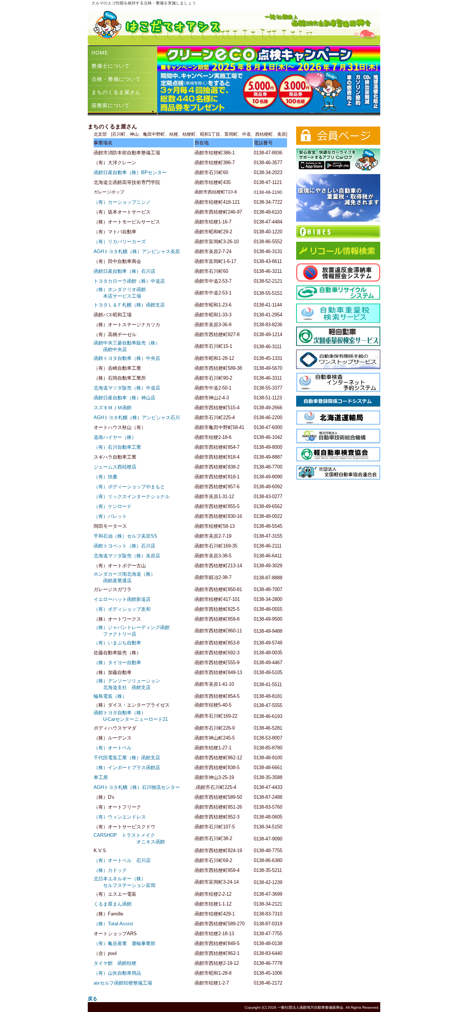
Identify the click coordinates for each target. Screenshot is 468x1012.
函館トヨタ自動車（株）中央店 (127, 358)
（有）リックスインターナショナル (132, 496)
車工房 (101, 777)
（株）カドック (110, 870)
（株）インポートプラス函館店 (127, 767)
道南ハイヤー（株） (115, 437)
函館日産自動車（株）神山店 (124, 397)
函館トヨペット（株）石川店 (124, 546)
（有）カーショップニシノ (122, 202)
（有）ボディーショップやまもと (129, 486)
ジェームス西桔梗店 (115, 467)
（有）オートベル (113, 747)
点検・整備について (116, 79)
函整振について (110, 105)
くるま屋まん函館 (113, 904)
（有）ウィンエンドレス (120, 817)
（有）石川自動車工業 (117, 447)
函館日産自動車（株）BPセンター (130, 172)
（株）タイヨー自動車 (117, 662)
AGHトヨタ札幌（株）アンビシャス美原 (137, 251)
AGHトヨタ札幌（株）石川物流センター (137, 787)
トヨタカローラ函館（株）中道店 (129, 281)
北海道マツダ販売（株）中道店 (127, 388)
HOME (99, 53)
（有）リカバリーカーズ (120, 241)
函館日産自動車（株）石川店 (124, 271)
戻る (92, 998)
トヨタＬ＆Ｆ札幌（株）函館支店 (129, 305)
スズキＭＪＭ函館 (113, 407)
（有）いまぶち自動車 (117, 643)
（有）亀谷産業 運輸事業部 (124, 943)
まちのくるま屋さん (116, 92)
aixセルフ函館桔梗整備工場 (123, 983)
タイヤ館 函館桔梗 (115, 963)
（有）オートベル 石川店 (122, 860)
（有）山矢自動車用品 (117, 973)
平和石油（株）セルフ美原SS (125, 536)
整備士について (110, 66)
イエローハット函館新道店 (122, 599)
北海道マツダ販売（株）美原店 (127, 555)
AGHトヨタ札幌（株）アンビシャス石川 (137, 417)
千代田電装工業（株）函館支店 (127, 757)
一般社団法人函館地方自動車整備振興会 (310, 1007)
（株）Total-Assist (113, 923)
